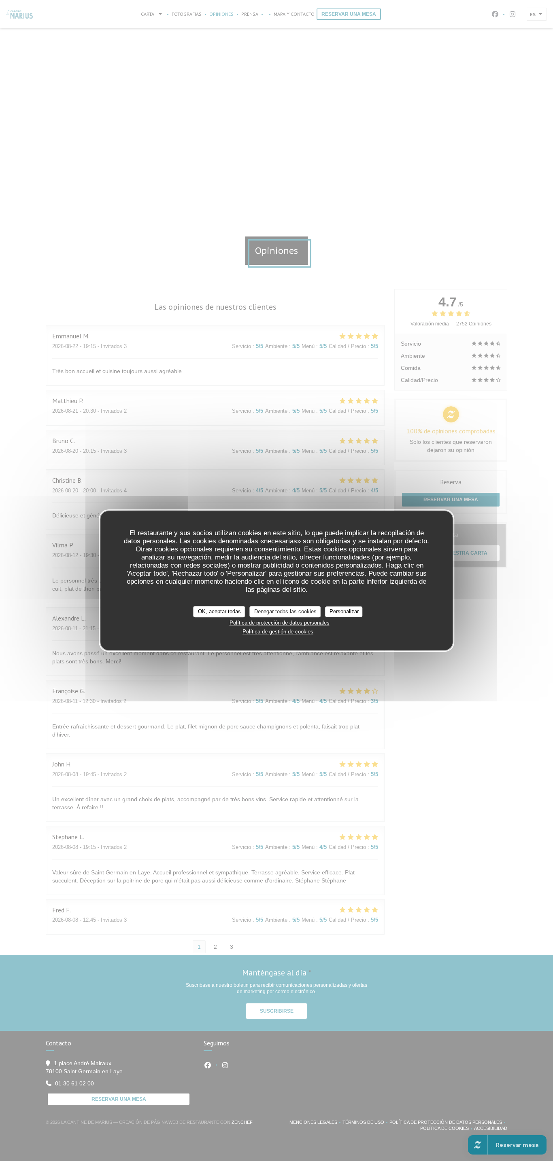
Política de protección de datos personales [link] (280, 623)
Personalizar (344, 611)
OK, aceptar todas (219, 611)
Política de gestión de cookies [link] (277, 632)
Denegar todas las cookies (285, 611)
